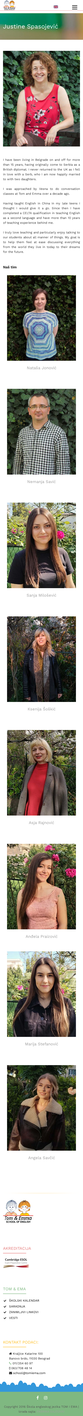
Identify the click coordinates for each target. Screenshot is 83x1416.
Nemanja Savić (41, 481)
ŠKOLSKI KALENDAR (24, 1300)
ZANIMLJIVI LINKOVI (23, 1312)
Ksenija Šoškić (42, 709)
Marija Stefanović (41, 1044)
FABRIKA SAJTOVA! (50, 1411)
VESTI (13, 1318)
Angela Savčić (41, 1157)
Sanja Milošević (41, 595)
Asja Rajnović (41, 822)
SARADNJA (17, 1306)
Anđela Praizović (42, 936)
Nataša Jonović (41, 367)
